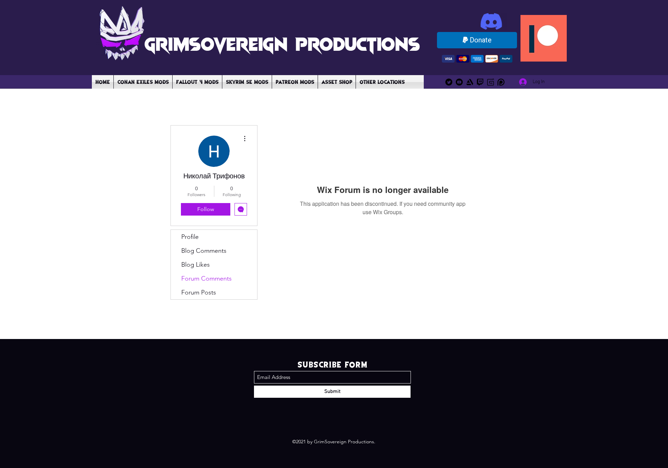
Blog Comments (203, 251)
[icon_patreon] (501, 82)
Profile (190, 237)
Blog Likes (195, 264)
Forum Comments (206, 278)
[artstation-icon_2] (469, 82)
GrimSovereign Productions (282, 43)
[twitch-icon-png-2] (480, 82)
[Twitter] (448, 82)
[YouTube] (459, 82)
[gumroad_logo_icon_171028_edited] (490, 82)
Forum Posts (198, 292)
